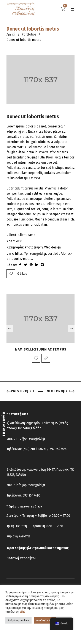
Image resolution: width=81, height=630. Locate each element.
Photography (34, 247)
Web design (52, 247)
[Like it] (36, 358)
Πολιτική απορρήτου (21, 558)
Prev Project (22, 391)
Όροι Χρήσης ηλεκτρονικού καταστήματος (37, 548)
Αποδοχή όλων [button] (44, 620)
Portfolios (29, 34)
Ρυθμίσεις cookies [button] (18, 620)
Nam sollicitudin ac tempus (40, 349)
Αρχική (11, 34)
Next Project (58, 391)
